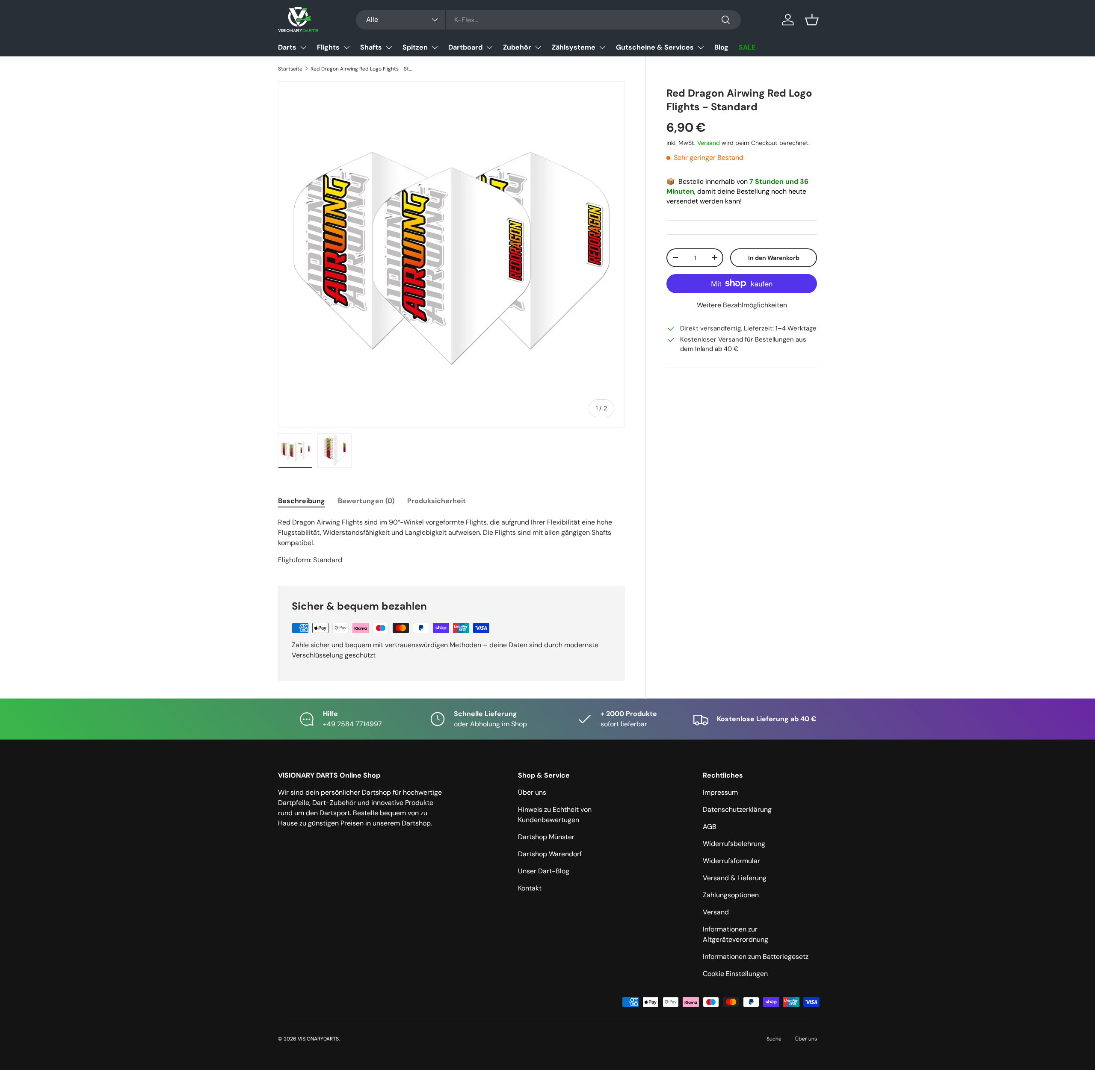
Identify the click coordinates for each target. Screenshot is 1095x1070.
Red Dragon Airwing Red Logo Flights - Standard (362, 68)
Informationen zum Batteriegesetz (755, 956)
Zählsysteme (573, 47)
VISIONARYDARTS (318, 1038)
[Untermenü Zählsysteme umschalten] (602, 47)
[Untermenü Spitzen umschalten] (434, 47)
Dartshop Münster (546, 836)
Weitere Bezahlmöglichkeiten (742, 305)
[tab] (301, 500)
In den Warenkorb (773, 257)
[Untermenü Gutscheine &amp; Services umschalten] (700, 47)
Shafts (371, 47)
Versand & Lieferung (734, 877)
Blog (721, 47)
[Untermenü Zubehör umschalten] (538, 47)
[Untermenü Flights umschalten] (346, 47)
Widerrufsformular (731, 860)
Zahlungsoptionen (731, 894)
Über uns (532, 792)
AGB (709, 826)
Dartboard (465, 47)
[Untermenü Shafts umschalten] (389, 47)
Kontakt (530, 888)
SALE (747, 47)
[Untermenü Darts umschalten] (303, 47)
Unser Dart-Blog (543, 871)
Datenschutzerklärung (737, 809)
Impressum (720, 792)
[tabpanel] (451, 541)
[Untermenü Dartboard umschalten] (489, 47)
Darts (287, 47)
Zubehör (517, 47)
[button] (811, 19)
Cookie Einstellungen (735, 973)
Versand (708, 142)
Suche (773, 1038)
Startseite (290, 68)
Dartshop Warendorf (550, 853)
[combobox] (548, 19)
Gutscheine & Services (655, 47)
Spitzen (415, 47)
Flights (328, 47)
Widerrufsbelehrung (734, 843)
